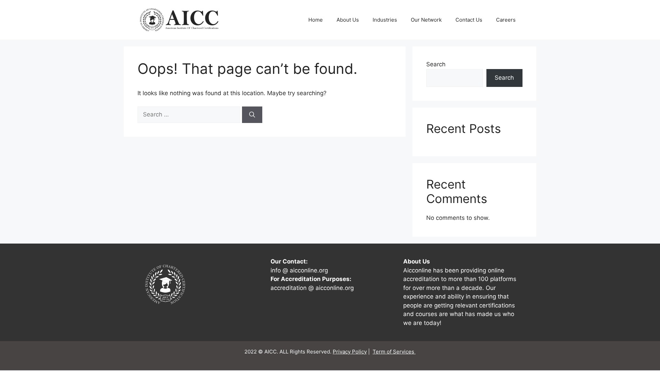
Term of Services (394, 351)
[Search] (252, 114)
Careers (506, 19)
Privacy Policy (350, 351)
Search (436, 64)
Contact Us (468, 19)
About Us (348, 19)
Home (315, 19)
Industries (385, 19)
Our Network (426, 19)
